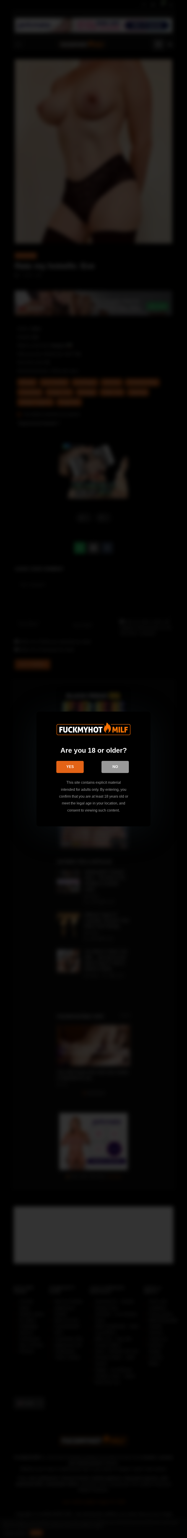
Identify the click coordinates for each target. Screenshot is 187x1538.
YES (70, 767)
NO (115, 767)
